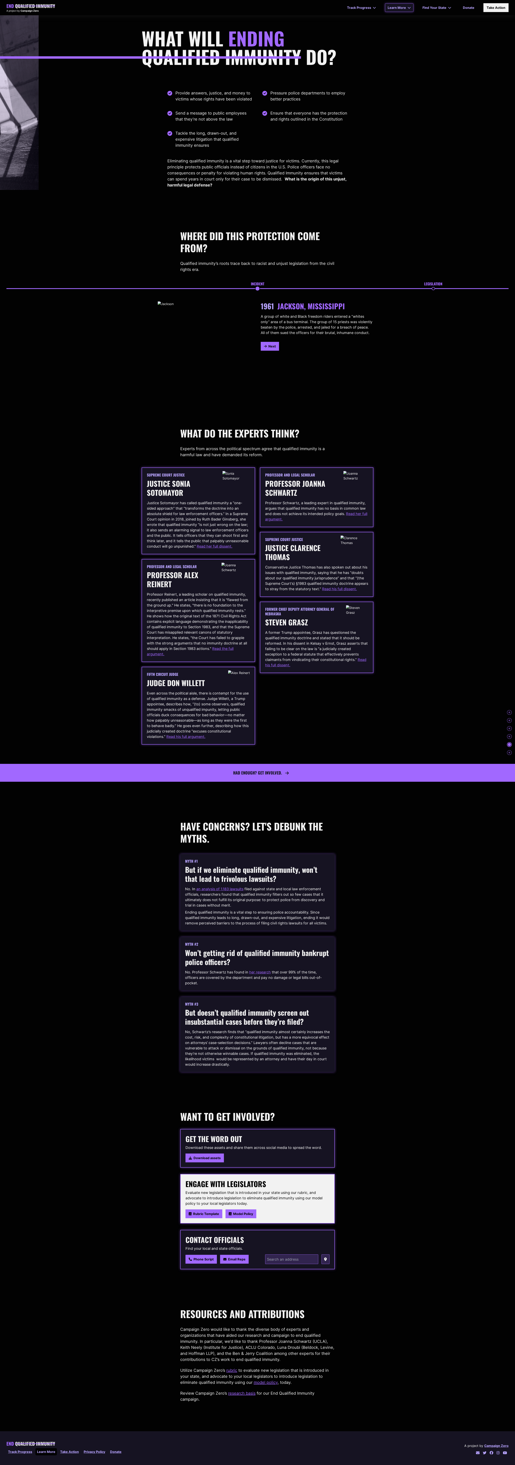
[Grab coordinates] (325, 1259)
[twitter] (484, 1453)
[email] (477, 1453)
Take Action (69, 1452)
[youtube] (505, 1453)
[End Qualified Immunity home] (30, 6)
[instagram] (498, 1453)
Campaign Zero (496, 1446)
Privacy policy (94, 1452)
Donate (116, 1452)
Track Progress (20, 1452)
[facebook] (491, 1453)
